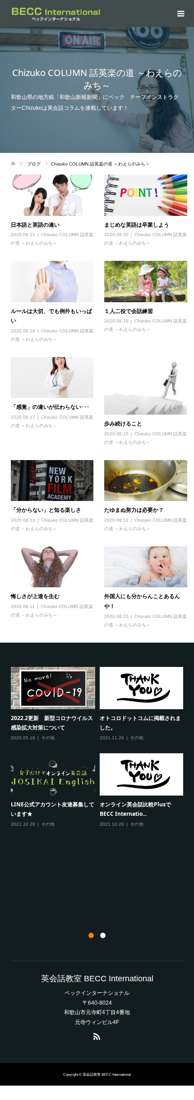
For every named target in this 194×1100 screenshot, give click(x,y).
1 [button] (91, 935)
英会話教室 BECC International (97, 978)
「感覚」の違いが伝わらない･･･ (50, 407)
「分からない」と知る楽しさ (46, 510)
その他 (48, 737)
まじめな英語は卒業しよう (136, 224)
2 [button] (103, 935)
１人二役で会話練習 (128, 311)
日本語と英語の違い (35, 224)
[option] (99, 747)
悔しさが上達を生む (35, 596)
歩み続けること (123, 423)
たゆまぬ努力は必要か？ (134, 510)
